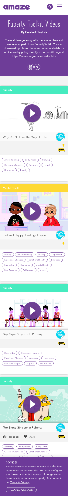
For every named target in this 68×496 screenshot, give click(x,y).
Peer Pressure (10, 270)
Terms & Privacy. (19, 482)
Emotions (33, 165)
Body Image (30, 159)
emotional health (37, 259)
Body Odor (9, 353)
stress (43, 270)
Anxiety (7, 254)
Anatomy (8, 446)
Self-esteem (28, 270)
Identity (23, 170)
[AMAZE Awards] (63, 244)
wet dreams (45, 363)
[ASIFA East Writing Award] (63, 146)
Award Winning (11, 159)
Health (47, 165)
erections (33, 358)
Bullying (46, 159)
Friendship (9, 265)
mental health (42, 265)
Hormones (9, 170)
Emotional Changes (13, 259)
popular (30, 363)
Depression (57, 254)
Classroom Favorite (13, 165)
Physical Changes (12, 363)
